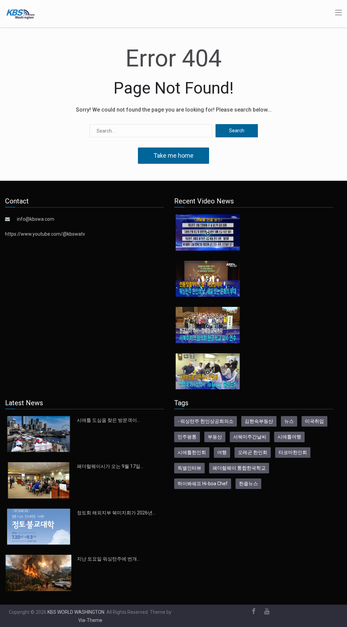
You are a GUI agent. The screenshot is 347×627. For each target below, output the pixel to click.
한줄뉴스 (248, 483)
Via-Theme (90, 620)
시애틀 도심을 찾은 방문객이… (108, 420)
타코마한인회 (293, 452)
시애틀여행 (289, 436)
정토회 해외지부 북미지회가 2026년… (116, 512)
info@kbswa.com (35, 219)
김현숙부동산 (259, 421)
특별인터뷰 (189, 468)
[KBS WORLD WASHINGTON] (20, 13)
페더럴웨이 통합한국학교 (239, 468)
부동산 (215, 436)
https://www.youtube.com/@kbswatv (45, 234)
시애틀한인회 (192, 452)
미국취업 (314, 421)
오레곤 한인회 (252, 452)
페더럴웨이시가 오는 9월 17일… (110, 466)
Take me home (173, 155)
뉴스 (289, 421)
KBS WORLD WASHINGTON (75, 612)
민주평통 (187, 436)
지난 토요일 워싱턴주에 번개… (108, 559)
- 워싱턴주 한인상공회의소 (205, 421)
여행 (222, 452)
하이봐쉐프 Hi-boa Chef (203, 483)
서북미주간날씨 (249, 436)
